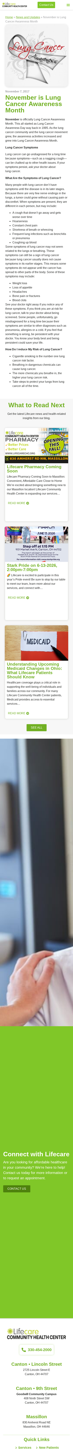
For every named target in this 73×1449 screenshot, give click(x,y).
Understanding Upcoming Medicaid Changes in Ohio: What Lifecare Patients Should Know (34, 670)
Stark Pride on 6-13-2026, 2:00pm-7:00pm (32, 567)
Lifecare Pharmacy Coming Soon (34, 468)
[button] (68, 5)
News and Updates (28, 17)
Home (9, 17)
